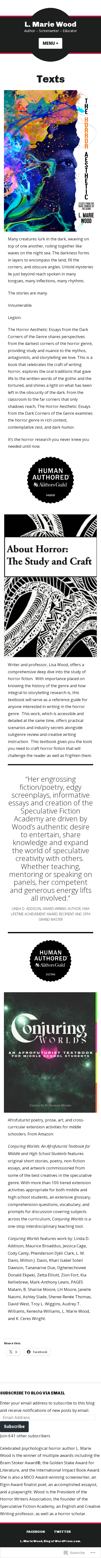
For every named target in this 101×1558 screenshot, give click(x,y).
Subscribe (14, 1426)
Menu (52, 43)
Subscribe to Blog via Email (32, 1393)
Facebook (35, 1532)
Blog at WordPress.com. (62, 1541)
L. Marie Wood (50, 24)
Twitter (62, 1532)
